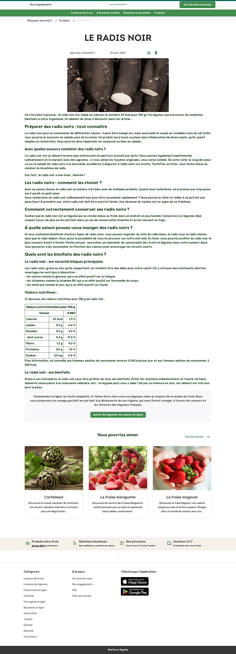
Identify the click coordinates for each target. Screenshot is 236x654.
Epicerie (28, 625)
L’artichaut (54, 497)
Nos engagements (41, 4)
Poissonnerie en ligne (35, 590)
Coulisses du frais (82, 12)
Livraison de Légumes (36, 584)
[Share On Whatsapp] (148, 53)
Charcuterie (30, 613)
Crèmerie (29, 595)
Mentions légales (118, 649)
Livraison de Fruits (34, 578)
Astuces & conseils (108, 12)
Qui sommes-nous (82, 578)
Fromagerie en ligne (34, 601)
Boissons (29, 630)
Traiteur (28, 619)
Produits (159, 12)
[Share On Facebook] (156, 53)
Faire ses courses (81, 595)
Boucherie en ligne (34, 607)
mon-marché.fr (85, 53)
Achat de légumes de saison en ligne (118, 414)
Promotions (30, 636)
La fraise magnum (182, 497)
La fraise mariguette (118, 497)
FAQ (74, 590)
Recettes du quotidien (137, 12)
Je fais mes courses (197, 4)
